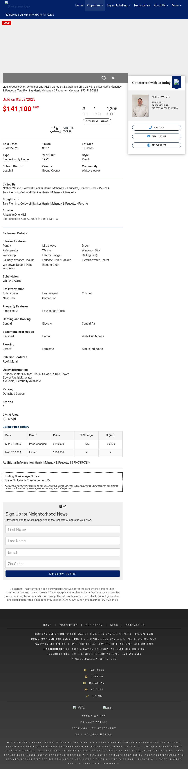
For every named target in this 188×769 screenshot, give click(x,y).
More (177, 7)
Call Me (158, 127)
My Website (158, 145)
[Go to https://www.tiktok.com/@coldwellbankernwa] (94, 696)
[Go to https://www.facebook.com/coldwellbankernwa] (94, 670)
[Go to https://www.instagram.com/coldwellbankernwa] (94, 683)
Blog (114, 625)
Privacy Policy (94, 722)
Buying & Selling (119, 7)
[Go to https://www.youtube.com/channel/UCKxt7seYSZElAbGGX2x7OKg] (94, 689)
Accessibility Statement (94, 728)
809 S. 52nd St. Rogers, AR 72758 (96, 654)
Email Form (158, 136)
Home (79, 5)
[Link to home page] (19, 5)
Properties (95, 7)
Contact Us (135, 625)
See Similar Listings (97, 121)
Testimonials (142, 5)
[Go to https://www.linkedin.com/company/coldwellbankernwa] (94, 676)
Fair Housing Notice (94, 734)
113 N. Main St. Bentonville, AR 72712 (108, 639)
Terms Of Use (94, 716)
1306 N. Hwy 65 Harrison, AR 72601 (98, 649)
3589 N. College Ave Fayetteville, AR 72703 (100, 644)
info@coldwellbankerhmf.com (94, 659)
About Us (161, 7)
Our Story (94, 625)
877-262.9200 (147, 639)
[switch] (103, 78)
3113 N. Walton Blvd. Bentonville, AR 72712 (99, 634)
